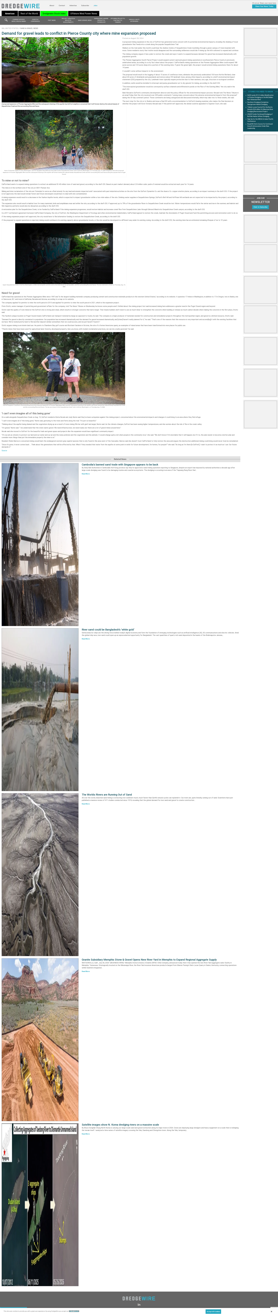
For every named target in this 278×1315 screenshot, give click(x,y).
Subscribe (85, 6)
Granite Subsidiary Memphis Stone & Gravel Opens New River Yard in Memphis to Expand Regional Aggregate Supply (149, 959)
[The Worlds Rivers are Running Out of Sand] (40, 874)
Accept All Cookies (213, 1311)
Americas (10, 13)
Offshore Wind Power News (83, 13)
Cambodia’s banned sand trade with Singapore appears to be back (120, 464)
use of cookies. (74, 1311)
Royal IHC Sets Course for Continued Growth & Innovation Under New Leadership (260, 126)
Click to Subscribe (260, 207)
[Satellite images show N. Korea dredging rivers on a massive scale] (40, 1204)
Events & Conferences (35, 20)
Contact (62, 6)
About (52, 6)
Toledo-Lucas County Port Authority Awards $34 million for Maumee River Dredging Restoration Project (260, 109)
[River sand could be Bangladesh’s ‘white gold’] (40, 709)
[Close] (271, 1311)
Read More (86, 474)
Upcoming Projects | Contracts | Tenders (118, 20)
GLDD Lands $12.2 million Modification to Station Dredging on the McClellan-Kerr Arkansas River (260, 97)
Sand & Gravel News (84, 20)
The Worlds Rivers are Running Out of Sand (107, 794)
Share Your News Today (264, 6)
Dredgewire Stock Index (54, 13)
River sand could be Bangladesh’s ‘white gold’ (108, 629)
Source (4, 451)
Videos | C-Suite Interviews (134, 20)
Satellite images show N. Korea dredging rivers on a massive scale (120, 1124)
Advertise (73, 6)
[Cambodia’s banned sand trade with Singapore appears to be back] (40, 544)
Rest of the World (29, 13)
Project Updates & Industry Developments (68, 20)
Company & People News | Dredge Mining (19, 20)
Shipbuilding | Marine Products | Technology (101, 20)
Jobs (95, 6)
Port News (51, 20)
